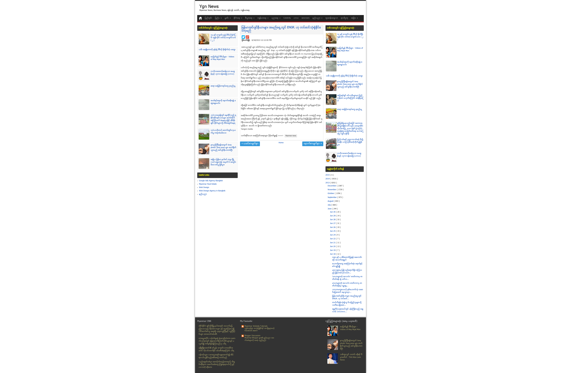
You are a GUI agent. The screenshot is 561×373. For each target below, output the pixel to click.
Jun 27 (333, 223)
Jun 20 (333, 246)
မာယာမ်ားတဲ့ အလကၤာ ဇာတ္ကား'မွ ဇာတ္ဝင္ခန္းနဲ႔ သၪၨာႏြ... (347, 284)
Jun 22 (333, 239)
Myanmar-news (290, 136)
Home (281, 142)
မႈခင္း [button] (227, 18)
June (330, 209)
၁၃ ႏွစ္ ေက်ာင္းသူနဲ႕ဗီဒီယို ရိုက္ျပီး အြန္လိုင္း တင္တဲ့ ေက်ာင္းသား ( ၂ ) (223, 38)
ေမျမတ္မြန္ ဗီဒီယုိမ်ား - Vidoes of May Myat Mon (222, 58)
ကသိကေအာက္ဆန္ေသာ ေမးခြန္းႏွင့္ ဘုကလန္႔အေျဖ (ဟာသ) (223, 72)
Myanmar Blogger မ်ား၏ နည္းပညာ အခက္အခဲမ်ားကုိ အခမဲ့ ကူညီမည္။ (259, 339)
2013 (327, 183)
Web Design (204, 187)
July (329, 205)
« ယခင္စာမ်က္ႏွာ (249, 143)
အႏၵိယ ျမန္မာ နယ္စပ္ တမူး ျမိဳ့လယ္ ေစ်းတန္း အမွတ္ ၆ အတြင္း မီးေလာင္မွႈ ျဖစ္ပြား (223, 162)
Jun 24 (333, 235)
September (332, 197)
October (331, 193)
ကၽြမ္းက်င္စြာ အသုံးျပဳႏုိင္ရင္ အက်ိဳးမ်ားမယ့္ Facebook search (260, 329)
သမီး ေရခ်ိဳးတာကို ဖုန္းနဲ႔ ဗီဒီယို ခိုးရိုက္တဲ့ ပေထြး (217, 49)
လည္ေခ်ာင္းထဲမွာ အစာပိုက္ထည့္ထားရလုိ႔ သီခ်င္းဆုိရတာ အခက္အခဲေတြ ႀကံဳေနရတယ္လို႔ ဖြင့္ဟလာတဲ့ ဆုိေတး (217, 365)
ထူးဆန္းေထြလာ (331, 18)
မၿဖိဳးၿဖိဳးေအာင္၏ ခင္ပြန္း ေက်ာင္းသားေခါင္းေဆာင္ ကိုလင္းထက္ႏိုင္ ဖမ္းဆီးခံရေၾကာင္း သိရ (216, 349)
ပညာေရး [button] (275, 18)
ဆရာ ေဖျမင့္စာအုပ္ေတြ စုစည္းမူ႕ (223, 86)
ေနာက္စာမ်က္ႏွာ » (313, 143)
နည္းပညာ (203, 194)
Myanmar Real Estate (208, 184)
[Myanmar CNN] (200, 18)
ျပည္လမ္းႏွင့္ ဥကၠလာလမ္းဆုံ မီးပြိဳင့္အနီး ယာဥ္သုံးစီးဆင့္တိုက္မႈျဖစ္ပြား (350, 142)
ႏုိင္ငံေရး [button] (237, 18)
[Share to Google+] (247, 37)
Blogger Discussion (252, 335)
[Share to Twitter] (243, 37)
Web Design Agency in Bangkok (212, 191)
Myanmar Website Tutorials (256, 326)
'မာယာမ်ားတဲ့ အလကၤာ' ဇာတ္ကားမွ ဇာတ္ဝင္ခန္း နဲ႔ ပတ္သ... (347, 278)
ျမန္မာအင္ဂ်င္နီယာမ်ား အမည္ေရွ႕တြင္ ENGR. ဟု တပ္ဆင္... (346, 297)
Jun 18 (333, 254)
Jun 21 (333, 242)
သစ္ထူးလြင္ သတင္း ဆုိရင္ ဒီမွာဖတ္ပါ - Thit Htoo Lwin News (351, 357)
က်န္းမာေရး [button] (262, 18)
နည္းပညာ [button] (316, 18)
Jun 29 (333, 216)
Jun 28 (333, 219)
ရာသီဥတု (344, 18)
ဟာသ (296, 18)
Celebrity (287, 18)
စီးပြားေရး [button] (249, 18)
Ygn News (209, 7)
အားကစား (306, 18)
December (332, 186)
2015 (327, 175)
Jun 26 (333, 227)
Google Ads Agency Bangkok (211, 180)
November (332, 189)
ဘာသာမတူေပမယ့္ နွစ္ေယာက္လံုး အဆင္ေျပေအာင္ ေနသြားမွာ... (347, 291)
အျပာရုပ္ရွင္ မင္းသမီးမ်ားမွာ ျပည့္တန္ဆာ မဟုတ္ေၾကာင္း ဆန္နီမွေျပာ (350, 98)
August (331, 201)
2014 (327, 179)
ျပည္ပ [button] (217, 18)
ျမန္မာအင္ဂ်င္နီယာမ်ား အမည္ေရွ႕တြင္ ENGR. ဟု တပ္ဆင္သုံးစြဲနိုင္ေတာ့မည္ (281, 29)
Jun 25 (333, 231)
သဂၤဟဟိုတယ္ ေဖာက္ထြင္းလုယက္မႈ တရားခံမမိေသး (223, 131)
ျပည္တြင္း (208, 18)
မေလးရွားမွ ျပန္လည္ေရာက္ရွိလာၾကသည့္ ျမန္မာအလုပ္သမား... (347, 271)
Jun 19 (333, 250)
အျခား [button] (353, 18)
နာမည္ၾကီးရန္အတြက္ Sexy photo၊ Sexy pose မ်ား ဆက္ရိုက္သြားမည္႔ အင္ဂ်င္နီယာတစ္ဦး (223, 148)
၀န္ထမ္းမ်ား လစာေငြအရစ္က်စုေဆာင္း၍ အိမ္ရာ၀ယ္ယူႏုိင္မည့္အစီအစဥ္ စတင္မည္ (216, 356)
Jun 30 (333, 212)
